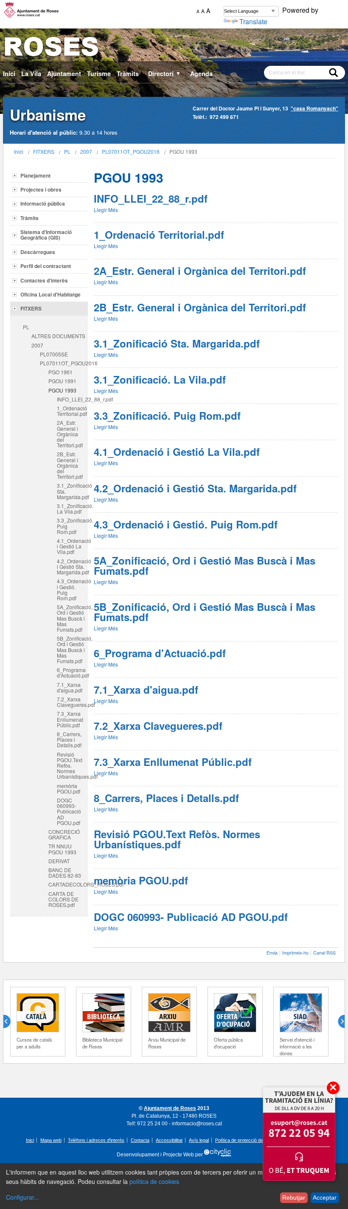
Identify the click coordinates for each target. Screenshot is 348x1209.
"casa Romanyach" (314, 108)
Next (338, 1021)
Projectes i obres (41, 189)
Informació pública (42, 203)
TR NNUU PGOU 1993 (62, 848)
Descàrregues (37, 252)
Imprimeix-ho (295, 952)
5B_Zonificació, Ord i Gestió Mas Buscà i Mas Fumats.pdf (72, 649)
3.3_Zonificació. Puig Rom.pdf (72, 526)
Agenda (201, 73)
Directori (164, 73)
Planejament (35, 175)
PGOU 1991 (62, 380)
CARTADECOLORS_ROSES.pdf (68, 884)
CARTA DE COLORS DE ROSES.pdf (63, 899)
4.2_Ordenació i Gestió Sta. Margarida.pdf (72, 566)
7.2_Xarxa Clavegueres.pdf (72, 701)
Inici (9, 73)
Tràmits (128, 73)
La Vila (31, 73)
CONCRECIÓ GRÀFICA (64, 834)
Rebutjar (293, 1197)
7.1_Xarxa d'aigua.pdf (69, 687)
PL (67, 151)
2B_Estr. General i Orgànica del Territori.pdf (70, 465)
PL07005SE (54, 354)
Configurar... (22, 1197)
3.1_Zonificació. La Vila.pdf (72, 508)
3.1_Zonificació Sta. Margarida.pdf (72, 491)
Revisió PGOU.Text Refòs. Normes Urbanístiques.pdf (72, 765)
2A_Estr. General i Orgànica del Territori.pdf (70, 434)
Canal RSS (324, 952)
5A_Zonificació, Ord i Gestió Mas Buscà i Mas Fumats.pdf (72, 618)
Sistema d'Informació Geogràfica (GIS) (46, 234)
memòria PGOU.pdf (68, 788)
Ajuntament (64, 73)
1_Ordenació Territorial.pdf (72, 410)
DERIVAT (59, 860)
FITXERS (43, 151)
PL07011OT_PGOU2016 (131, 151)
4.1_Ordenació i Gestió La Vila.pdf (72, 546)
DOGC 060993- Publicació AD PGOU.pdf (69, 811)
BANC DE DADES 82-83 (64, 872)
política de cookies (154, 1181)
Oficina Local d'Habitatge (50, 294)
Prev (10, 1021)
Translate (253, 21)
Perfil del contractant (45, 266)
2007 (86, 151)
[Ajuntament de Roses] (174, 48)
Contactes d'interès (44, 280)
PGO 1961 (60, 372)
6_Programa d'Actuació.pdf (72, 672)
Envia (272, 952)
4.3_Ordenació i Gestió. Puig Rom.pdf (72, 589)
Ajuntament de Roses (170, 1108)
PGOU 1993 (62, 390)
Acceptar (325, 1197)
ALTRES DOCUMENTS (58, 335)
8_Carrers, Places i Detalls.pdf (69, 739)
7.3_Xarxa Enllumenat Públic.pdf (70, 719)
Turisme (99, 73)
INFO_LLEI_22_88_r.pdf (72, 399)
